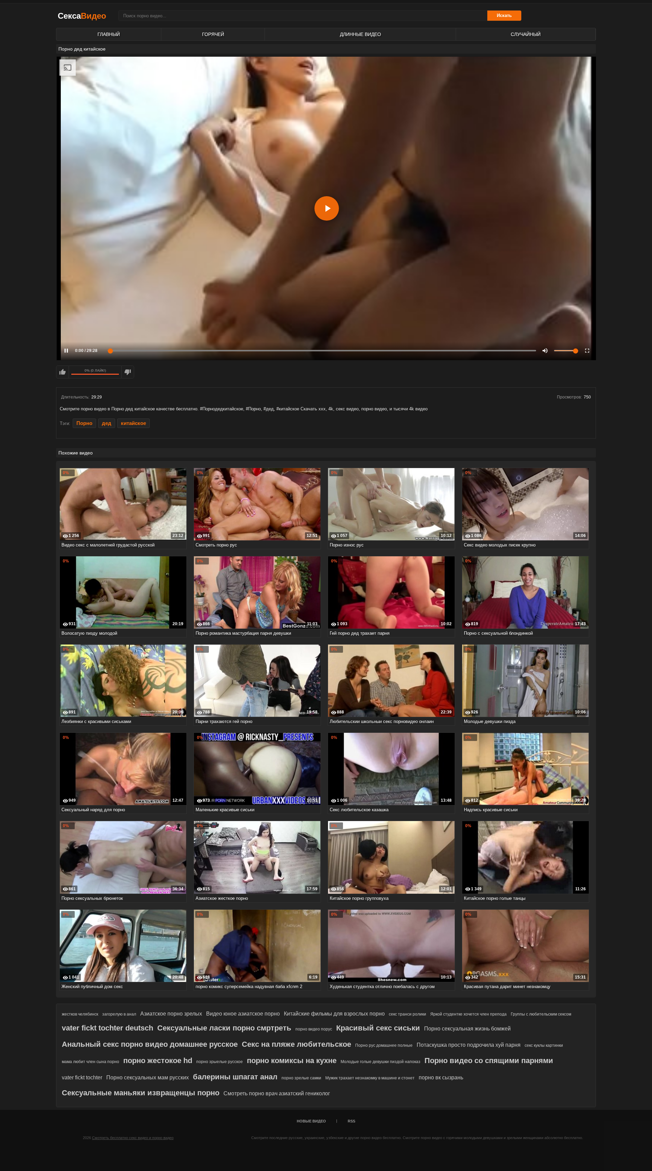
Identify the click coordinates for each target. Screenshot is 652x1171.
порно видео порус (313, 1029)
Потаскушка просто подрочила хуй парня (469, 1045)
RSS (351, 1121)
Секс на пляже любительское (296, 1044)
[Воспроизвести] (326, 208)
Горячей (213, 34)
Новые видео (311, 1121)
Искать (504, 15)
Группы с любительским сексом (541, 1014)
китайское (133, 423)
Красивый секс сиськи (378, 1028)
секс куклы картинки (544, 1045)
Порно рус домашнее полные (384, 1045)
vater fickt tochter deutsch (107, 1028)
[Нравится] (62, 372)
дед (106, 423)
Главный (108, 34)
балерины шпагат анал (235, 1077)
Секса (82, 15)
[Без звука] (545, 351)
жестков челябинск (80, 1014)
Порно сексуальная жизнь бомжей (467, 1028)
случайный (526, 34)
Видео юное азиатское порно (243, 1014)
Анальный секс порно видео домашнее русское (150, 1044)
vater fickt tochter (82, 1077)
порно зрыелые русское (219, 1061)
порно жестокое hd (157, 1060)
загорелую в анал (119, 1014)
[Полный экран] (587, 351)
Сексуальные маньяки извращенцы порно (140, 1093)
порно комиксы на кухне (292, 1060)
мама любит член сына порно (90, 1061)
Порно (84, 423)
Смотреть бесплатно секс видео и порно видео (133, 1138)
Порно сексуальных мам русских (147, 1077)
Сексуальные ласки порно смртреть (224, 1028)
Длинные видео (360, 34)
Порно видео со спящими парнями (488, 1060)
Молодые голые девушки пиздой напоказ (380, 1061)
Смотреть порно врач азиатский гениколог (276, 1093)
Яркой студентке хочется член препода (468, 1014)
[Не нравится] (127, 372)
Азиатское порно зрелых (171, 1014)
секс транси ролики (407, 1014)
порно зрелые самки (301, 1078)
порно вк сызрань (441, 1077)
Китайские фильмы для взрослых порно (334, 1014)
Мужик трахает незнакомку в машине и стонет (370, 1078)
